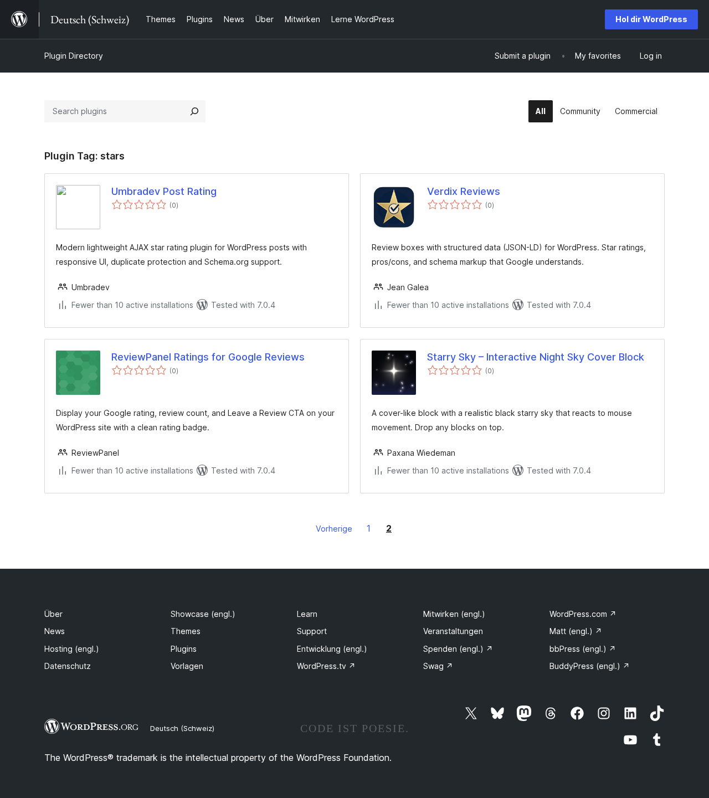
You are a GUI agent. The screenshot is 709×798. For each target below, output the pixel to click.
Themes (186, 631)
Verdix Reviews (463, 191)
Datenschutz (67, 666)
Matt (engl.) (575, 631)
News (54, 631)
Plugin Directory (73, 55)
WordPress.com (582, 614)
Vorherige (334, 528)
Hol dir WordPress (651, 19)
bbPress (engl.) (582, 648)
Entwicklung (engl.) (332, 648)
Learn (307, 614)
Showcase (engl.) (203, 614)
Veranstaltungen (453, 631)
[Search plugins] (194, 111)
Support (312, 631)
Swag (438, 666)
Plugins (184, 648)
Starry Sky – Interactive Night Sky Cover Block (535, 357)
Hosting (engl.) (71, 648)
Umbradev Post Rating (164, 191)
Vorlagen (187, 666)
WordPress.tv (326, 666)
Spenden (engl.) (458, 648)
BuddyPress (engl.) (589, 666)
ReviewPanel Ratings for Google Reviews (208, 357)
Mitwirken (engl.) (454, 614)
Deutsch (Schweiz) (182, 728)
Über (53, 614)
